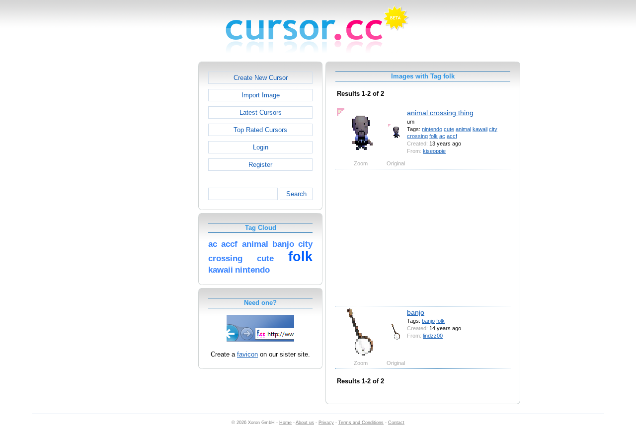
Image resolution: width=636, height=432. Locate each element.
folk (433, 136)
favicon (247, 354)
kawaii (480, 129)
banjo (415, 312)
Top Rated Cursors (260, 130)
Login (260, 147)
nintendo (432, 129)
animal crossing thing (440, 113)
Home (285, 422)
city (493, 129)
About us (305, 422)
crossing (417, 136)
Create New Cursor (261, 77)
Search (296, 194)
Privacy (326, 422)
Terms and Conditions (361, 422)
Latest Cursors (260, 112)
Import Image (260, 95)
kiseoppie (434, 151)
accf (452, 136)
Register (260, 164)
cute (449, 129)
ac (442, 136)
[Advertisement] (155, 211)
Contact (396, 422)
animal (463, 129)
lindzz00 (433, 336)
